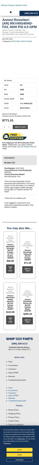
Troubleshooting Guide (17, 380)
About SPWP (13, 373)
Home (4, 30)
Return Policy (13, 410)
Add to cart (20, 127)
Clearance (12, 369)
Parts (11, 30)
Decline (19, 455)
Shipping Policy (28, 147)
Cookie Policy (13, 421)
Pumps (18, 30)
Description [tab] (9, 158)
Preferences (20, 460)
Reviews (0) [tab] (9, 162)
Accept (19, 450)
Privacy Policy (13, 417)
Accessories (13, 365)
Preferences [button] (7, 443)
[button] (19, 385)
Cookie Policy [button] (21, 439)
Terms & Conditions (15, 425)
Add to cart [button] (10, 269)
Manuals (11, 376)
